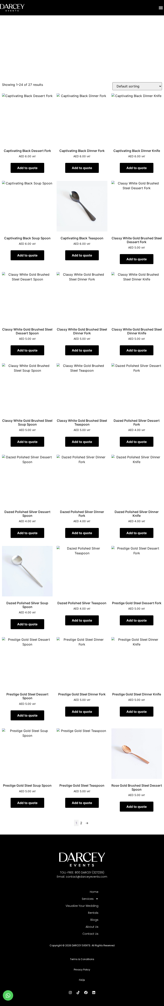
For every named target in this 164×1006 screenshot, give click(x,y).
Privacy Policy (82, 969)
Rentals (93, 913)
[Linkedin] (93, 992)
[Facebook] (86, 992)
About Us (92, 927)
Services (88, 899)
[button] (160, 7)
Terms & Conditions (82, 959)
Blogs (94, 920)
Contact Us (90, 934)
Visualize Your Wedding (82, 906)
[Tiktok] (78, 992)
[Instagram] (70, 992)
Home (94, 892)
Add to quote (27, 168)
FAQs (82, 980)
